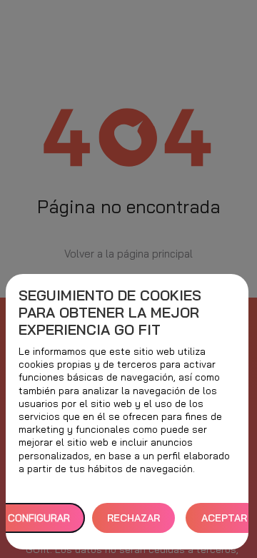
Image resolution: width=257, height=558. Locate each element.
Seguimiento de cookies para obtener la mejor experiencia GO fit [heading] (110, 312)
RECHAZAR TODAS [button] (133, 523)
